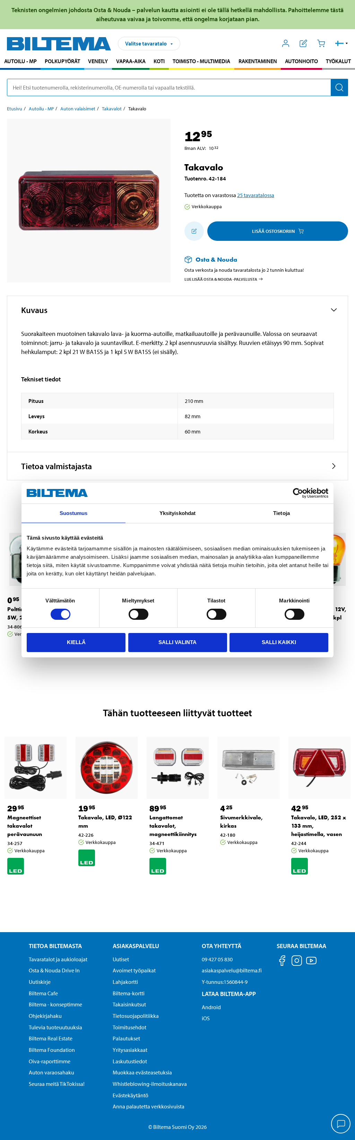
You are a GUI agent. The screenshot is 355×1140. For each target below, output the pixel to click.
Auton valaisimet (77, 108)
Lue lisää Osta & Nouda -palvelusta (220, 278)
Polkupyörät (62, 61)
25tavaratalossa (255, 195)
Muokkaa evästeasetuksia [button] (142, 1072)
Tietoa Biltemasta (55, 946)
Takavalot (112, 108)
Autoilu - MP (20, 61)
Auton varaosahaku (51, 1072)
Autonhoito (301, 61)
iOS (206, 1018)
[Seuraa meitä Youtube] (311, 964)
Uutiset (121, 959)
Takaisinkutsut (129, 1004)
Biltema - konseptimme (55, 1004)
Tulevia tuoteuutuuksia (55, 1027)
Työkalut (338, 61)
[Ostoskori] (321, 43)
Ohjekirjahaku (45, 1015)
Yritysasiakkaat (130, 1049)
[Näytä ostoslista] (303, 43)
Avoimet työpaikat (134, 970)
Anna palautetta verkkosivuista (148, 1106)
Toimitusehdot (129, 1027)
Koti (159, 61)
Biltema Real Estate (50, 1038)
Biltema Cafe (43, 993)
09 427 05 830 (217, 959)
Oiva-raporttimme (49, 1061)
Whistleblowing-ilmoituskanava (150, 1083)
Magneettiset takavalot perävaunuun (24, 826)
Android (211, 1007)
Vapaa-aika (131, 61)
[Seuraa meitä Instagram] (296, 962)
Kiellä (76, 642)
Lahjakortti (125, 981)
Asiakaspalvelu (136, 946)
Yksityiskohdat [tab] (177, 513)
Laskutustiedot (130, 1061)
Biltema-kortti (129, 993)
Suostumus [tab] (74, 513)
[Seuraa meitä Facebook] (282, 962)
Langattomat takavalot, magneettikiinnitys (173, 826)
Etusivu (14, 108)
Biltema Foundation (52, 1049)
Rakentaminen (258, 61)
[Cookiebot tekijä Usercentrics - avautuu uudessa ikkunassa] (298, 493)
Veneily (98, 61)
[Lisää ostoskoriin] (194, 231)
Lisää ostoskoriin (273, 231)
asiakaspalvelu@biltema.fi (232, 970)
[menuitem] (20, 62)
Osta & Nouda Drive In (54, 970)
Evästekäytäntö (130, 1095)
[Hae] (339, 87)
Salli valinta (177, 642)
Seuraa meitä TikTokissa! (57, 1083)
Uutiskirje (40, 981)
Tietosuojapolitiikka (136, 1015)
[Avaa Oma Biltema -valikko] (286, 43)
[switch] (138, 614)
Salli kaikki (279, 642)
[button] (342, 43)
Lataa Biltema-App (229, 994)
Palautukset (126, 1038)
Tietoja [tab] (281, 513)
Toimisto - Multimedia (201, 61)
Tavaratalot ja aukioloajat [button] (58, 959)
